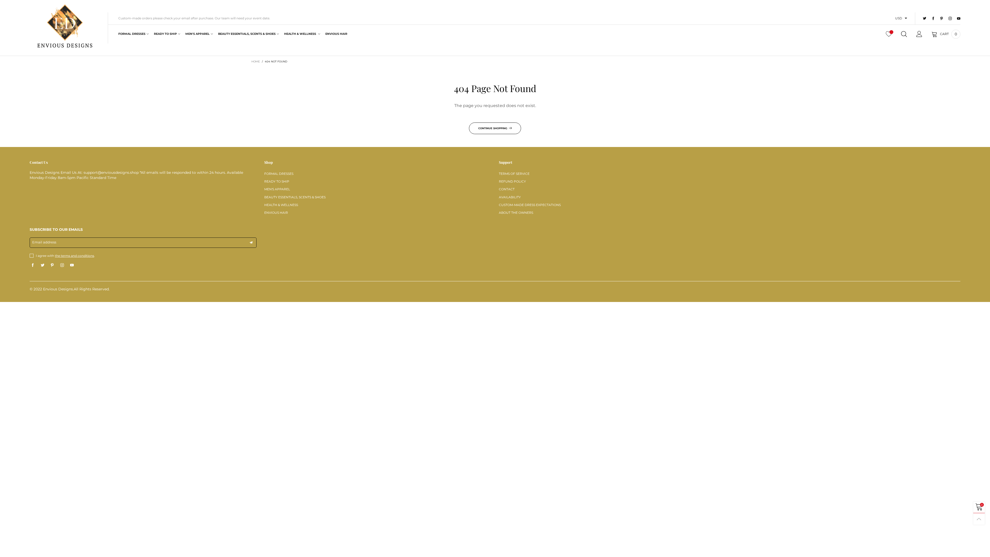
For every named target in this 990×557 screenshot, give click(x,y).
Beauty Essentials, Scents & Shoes (247, 34)
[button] (251, 242)
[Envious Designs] (65, 27)
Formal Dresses (131, 34)
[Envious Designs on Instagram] (62, 265)
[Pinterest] (941, 19)
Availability (510, 197)
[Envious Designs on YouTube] (72, 265)
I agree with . (65, 256)
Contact (507, 189)
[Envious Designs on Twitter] (42, 265)
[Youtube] (958, 19)
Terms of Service (514, 174)
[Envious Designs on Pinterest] (52, 265)
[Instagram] (950, 19)
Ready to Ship (165, 34)
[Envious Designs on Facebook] (33, 265)
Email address (44, 242)
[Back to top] (979, 519)
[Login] (919, 34)
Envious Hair (336, 34)
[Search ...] (904, 34)
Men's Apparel (197, 34)
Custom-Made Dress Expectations (530, 205)
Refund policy (512, 181)
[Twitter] (924, 19)
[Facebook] (933, 19)
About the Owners (516, 213)
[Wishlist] (888, 34)
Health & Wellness (300, 34)
